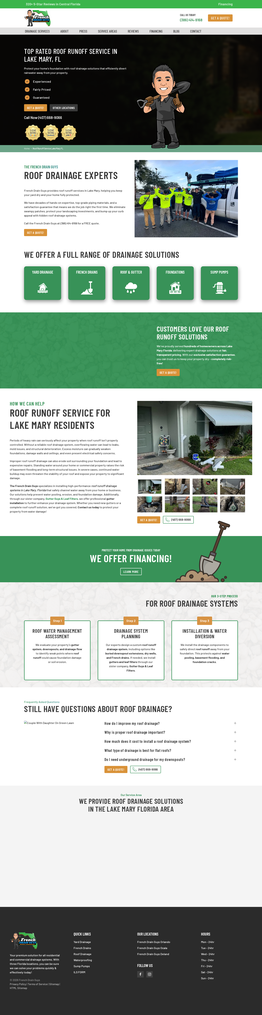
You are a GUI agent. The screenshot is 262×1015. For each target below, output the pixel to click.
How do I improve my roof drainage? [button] (132, 723)
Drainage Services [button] (37, 31)
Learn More (131, 572)
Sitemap (54, 984)
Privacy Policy (18, 984)
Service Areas (107, 31)
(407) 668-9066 (148, 769)
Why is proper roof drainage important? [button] (134, 732)
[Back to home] (37, 17)
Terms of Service (38, 984)
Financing (225, 4)
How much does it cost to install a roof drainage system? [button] (147, 741)
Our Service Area (131, 794)
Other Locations (64, 108)
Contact (195, 31)
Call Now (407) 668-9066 (43, 117)
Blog (176, 31)
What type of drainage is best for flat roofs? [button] (137, 750)
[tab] (149, 487)
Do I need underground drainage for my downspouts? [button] (144, 759)
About (64, 31)
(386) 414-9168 (191, 20)
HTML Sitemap (18, 988)
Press (83, 31)
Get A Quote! (220, 18)
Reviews (133, 31)
